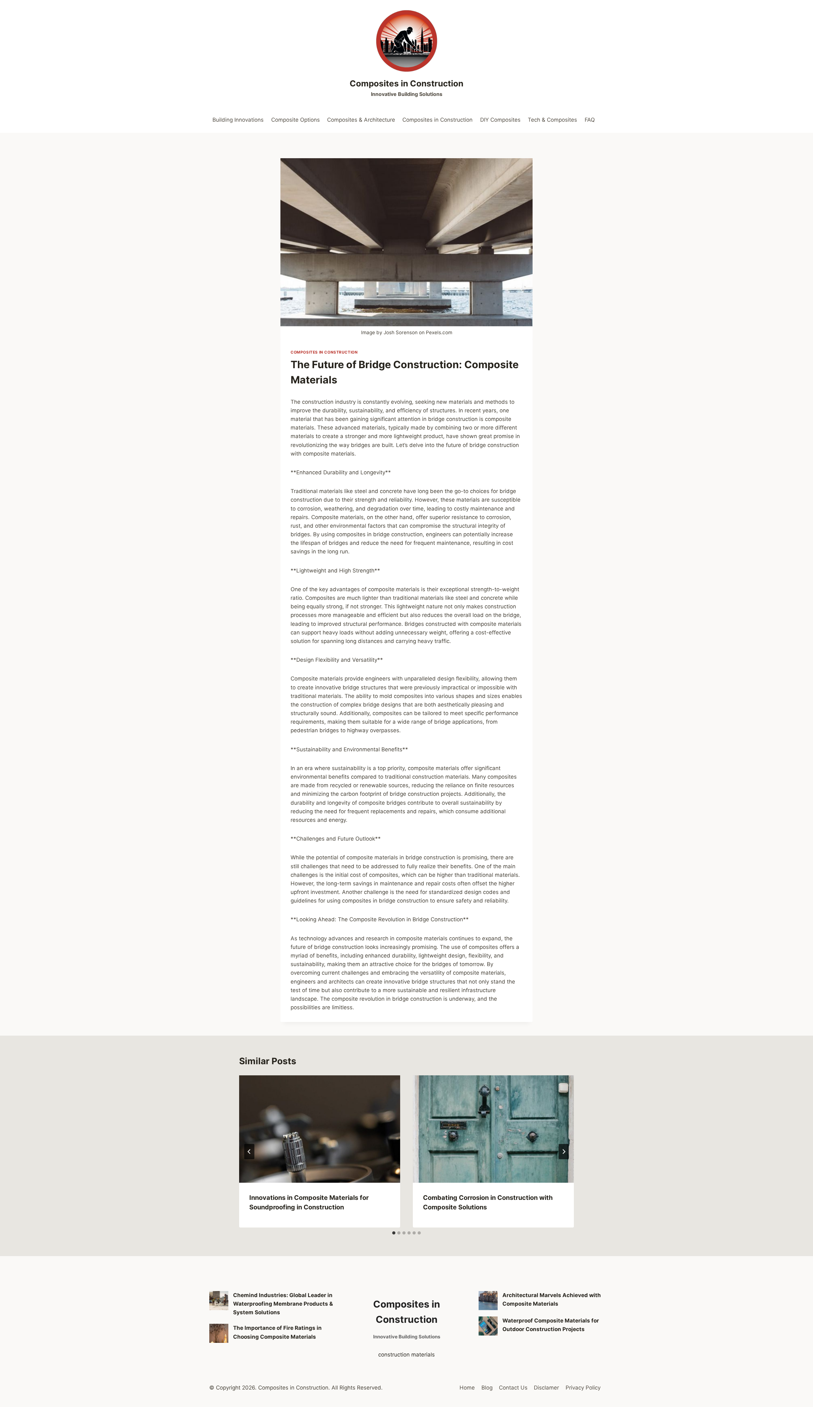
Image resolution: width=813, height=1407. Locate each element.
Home (467, 1387)
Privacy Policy (583, 1387)
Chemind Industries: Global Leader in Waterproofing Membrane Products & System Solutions (283, 1304)
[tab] (393, 1233)
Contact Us (513, 1387)
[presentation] (319, 1129)
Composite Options (295, 120)
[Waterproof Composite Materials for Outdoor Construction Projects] (488, 1326)
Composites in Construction (437, 120)
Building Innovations (238, 120)
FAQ (590, 120)
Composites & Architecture (361, 120)
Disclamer (546, 1387)
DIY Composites (500, 120)
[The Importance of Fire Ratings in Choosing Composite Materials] (218, 1333)
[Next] (564, 1151)
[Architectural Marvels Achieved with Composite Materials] (488, 1300)
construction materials (406, 1354)
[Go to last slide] (249, 1151)
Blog (487, 1387)
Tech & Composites (552, 120)
